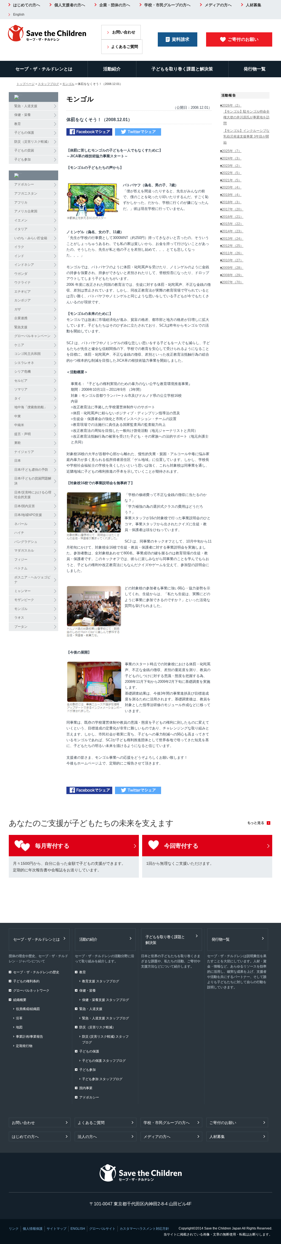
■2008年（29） (231, 275)
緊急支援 (20, 327)
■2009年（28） (231, 268)
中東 (17, 416)
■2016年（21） (231, 217)
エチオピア (22, 291)
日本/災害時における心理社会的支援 (32, 494)
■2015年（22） (231, 224)
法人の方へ (87, 1136)
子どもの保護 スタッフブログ (104, 1061)
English (18, 14)
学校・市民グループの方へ (167, 5)
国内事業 (85, 1088)
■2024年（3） (230, 158)
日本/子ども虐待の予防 (31, 470)
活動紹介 (112, 69)
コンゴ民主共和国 (27, 354)
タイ (17, 398)
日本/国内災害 (24, 506)
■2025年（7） (230, 151)
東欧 (17, 443)
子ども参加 (22, 159)
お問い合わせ (123, 32)
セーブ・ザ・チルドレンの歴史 (36, 972)
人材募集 (253, 5)
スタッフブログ (48, 83)
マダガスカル (24, 550)
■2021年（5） (230, 180)
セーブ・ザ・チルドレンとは (43, 69)
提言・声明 (22, 434)
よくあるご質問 (124, 46)
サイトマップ (56, 1229)
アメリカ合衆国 (25, 211)
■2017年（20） (231, 209)
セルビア (20, 381)
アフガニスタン (25, 193)
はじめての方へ (26, 5)
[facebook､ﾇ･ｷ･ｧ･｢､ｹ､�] (89, 133)
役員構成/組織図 (28, 1009)
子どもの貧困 (24, 150)
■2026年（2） (230, 105)
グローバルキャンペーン (32, 336)
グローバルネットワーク (31, 990)
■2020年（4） (230, 187)
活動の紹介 (88, 939)
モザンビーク (24, 600)
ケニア (19, 345)
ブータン (20, 627)
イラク (19, 247)
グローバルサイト (102, 1229)
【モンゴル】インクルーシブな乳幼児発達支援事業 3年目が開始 (246, 136)
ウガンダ (20, 274)
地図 (19, 1027)
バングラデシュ (25, 542)
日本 (17, 461)
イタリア (20, 229)
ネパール (20, 524)
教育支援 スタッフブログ (100, 981)
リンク (14, 1229)
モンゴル (68, 83)
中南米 (19, 425)
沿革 (19, 1018)
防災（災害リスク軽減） (32, 142)
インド (19, 256)
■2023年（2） (230, 166)
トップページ (25, 83)
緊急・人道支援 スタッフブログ (105, 1018)
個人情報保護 (33, 1229)
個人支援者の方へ (69, 5)
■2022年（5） (230, 173)
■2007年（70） (231, 282)
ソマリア (20, 389)
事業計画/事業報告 (29, 1036)
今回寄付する (181, 846)
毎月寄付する (52, 846)
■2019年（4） (230, 195)
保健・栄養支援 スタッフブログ (105, 1000)
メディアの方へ (218, 5)
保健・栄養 (22, 115)
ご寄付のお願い (243, 39)
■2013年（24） (231, 239)
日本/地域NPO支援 (28, 515)
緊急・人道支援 (25, 106)
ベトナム (20, 568)
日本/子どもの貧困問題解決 (32, 481)
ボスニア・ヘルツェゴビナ (32, 579)
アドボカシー (24, 184)
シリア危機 (22, 371)
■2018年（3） (230, 202)
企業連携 (20, 318)
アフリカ (20, 202)
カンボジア (22, 300)
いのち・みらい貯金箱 (30, 238)
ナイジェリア (24, 452)
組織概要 (19, 1000)
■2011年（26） (231, 253)
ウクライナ (22, 282)
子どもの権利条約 (26, 981)
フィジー (20, 559)
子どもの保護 (24, 133)
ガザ (17, 309)
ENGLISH (78, 1229)
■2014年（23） (231, 231)
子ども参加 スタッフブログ (102, 1079)
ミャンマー (22, 591)
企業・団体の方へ (114, 5)
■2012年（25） (231, 246)
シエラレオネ (24, 363)
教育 (17, 124)
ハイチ (19, 533)
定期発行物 (24, 1046)
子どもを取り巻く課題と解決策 (182, 69)
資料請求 (180, 39)
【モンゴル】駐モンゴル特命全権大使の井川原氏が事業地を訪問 (246, 117)
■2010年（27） (231, 260)
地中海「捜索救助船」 (30, 407)
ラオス (19, 618)
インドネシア (24, 265)
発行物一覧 (255, 69)
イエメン (20, 220)
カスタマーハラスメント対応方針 (144, 1229)
